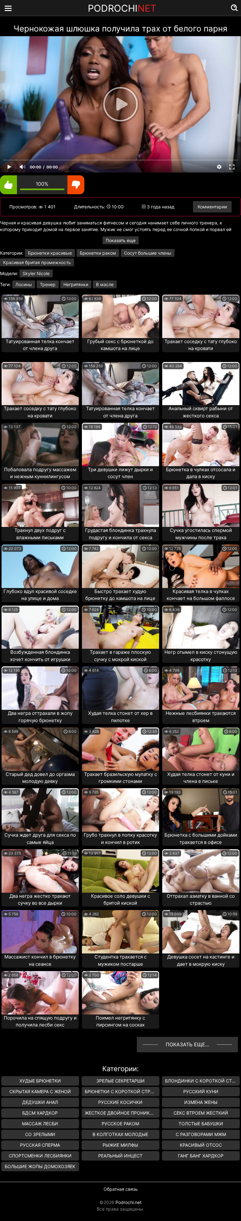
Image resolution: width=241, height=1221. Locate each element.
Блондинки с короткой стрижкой (202, 1080)
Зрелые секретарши (120, 1080)
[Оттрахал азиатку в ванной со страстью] (200, 871)
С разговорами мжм (201, 1134)
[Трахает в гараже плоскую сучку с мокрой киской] (120, 627)
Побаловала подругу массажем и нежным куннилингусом (40, 473)
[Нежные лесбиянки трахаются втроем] (200, 688)
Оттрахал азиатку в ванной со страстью (201, 899)
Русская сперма (40, 1145)
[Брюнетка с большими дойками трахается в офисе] (200, 810)
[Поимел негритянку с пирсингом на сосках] (120, 993)
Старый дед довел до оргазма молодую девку (40, 777)
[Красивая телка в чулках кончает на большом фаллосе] (200, 566)
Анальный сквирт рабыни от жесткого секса (201, 412)
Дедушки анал (40, 1102)
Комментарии (212, 206)
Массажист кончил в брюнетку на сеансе (40, 960)
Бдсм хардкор (40, 1113)
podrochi (122, 8)
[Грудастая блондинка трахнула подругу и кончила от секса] (120, 505)
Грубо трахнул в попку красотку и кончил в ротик (120, 838)
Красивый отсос (201, 1145)
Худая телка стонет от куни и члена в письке (200, 777)
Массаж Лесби (40, 1123)
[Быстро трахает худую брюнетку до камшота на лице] (120, 566)
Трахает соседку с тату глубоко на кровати (200, 345)
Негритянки (75, 284)
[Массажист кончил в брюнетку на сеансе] (40, 931)
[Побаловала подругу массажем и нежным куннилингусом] (40, 444)
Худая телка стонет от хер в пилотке (120, 716)
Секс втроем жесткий (201, 1113)
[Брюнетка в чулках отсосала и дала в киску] (200, 444)
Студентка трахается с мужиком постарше (120, 960)
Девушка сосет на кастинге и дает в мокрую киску (200, 960)
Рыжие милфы (120, 1145)
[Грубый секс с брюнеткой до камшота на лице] (120, 316)
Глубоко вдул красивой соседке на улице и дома (40, 595)
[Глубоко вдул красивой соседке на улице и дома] (40, 566)
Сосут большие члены (147, 253)
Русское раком (120, 1123)
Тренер (48, 284)
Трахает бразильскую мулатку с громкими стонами (120, 777)
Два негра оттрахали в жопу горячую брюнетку (40, 716)
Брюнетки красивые (50, 253)
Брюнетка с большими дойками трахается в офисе (200, 838)
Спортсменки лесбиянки (40, 1155)
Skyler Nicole (36, 273)
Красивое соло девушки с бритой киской (120, 899)
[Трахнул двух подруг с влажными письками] (40, 505)
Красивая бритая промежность (37, 262)
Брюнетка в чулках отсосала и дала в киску (200, 473)
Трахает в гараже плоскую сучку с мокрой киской (120, 655)
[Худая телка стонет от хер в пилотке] (120, 688)
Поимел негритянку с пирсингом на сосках (120, 1021)
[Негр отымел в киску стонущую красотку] (200, 627)
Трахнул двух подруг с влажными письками (40, 533)
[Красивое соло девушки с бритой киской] (120, 871)
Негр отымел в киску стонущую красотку (200, 655)
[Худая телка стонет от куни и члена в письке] (200, 749)
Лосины (23, 284)
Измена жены (200, 1102)
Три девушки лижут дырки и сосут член (120, 473)
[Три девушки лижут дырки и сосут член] (120, 444)
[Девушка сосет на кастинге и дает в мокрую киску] (200, 931)
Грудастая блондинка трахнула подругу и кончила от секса (120, 533)
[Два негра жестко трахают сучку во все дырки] (40, 871)
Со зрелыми (40, 1134)
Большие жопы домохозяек (40, 1166)
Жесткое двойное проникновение (122, 1113)
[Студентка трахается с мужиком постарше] (120, 931)
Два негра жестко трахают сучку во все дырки (40, 899)
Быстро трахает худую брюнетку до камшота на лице (120, 595)
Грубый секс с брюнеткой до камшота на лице (120, 345)
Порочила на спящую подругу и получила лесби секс (40, 1021)
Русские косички (120, 1102)
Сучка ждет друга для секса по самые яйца (40, 838)
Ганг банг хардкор (200, 1155)
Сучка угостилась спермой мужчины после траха (201, 533)
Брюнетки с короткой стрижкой (122, 1091)
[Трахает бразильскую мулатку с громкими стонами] (120, 749)
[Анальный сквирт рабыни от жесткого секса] (200, 383)
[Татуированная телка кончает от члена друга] (40, 316)
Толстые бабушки (201, 1123)
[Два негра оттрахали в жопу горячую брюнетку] (40, 688)
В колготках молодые (120, 1134)
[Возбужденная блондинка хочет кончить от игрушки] (40, 627)
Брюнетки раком (98, 253)
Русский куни (200, 1091)
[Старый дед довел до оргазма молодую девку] (40, 749)
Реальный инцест (120, 1155)
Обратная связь (121, 1189)
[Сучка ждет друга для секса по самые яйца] (40, 810)
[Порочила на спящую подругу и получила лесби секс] (40, 993)
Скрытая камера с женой (40, 1091)
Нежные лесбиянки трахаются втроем (201, 716)
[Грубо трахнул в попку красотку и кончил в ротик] (120, 810)
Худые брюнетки (40, 1080)
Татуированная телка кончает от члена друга (40, 345)
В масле (105, 284)
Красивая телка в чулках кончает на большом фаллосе (201, 595)
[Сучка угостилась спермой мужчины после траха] (200, 505)
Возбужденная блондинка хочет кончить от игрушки (40, 655)
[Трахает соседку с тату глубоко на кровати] (200, 316)
